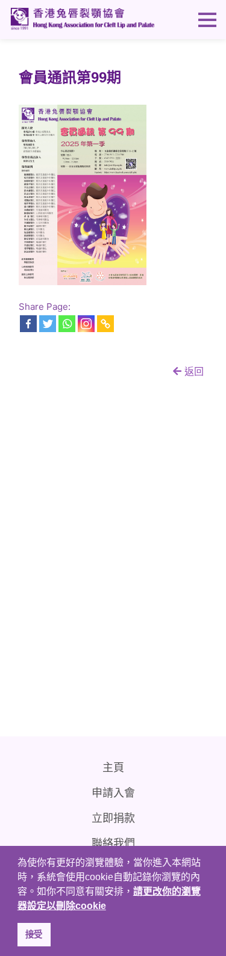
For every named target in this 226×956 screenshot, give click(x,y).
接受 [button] (33, 934)
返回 (192, 371)
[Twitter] (47, 323)
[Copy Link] (105, 323)
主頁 (113, 768)
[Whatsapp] (66, 323)
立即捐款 (113, 818)
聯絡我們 (113, 843)
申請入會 (113, 793)
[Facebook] (28, 323)
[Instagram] (86, 323)
